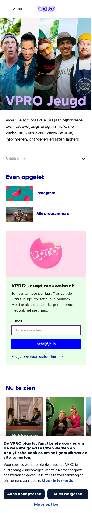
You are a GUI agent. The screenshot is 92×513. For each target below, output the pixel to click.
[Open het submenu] (83, 159)
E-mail (16, 321)
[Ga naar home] (45, 9)
